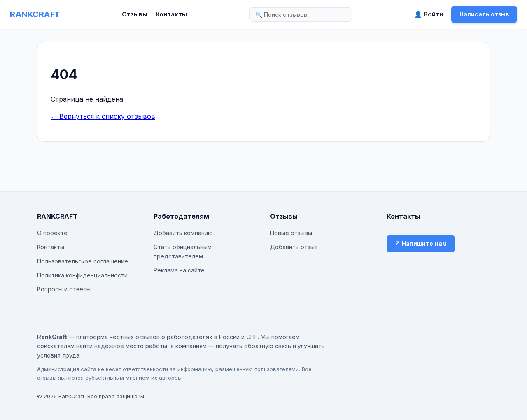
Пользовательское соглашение (82, 261)
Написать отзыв (484, 14)
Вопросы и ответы (64, 289)
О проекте (52, 232)
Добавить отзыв (294, 246)
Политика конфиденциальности (82, 275)
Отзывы (134, 14)
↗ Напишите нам (421, 243)
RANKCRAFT (35, 14)
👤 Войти (428, 14)
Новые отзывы (291, 232)
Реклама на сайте (179, 270)
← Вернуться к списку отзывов (103, 116)
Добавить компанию (183, 232)
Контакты (171, 14)
